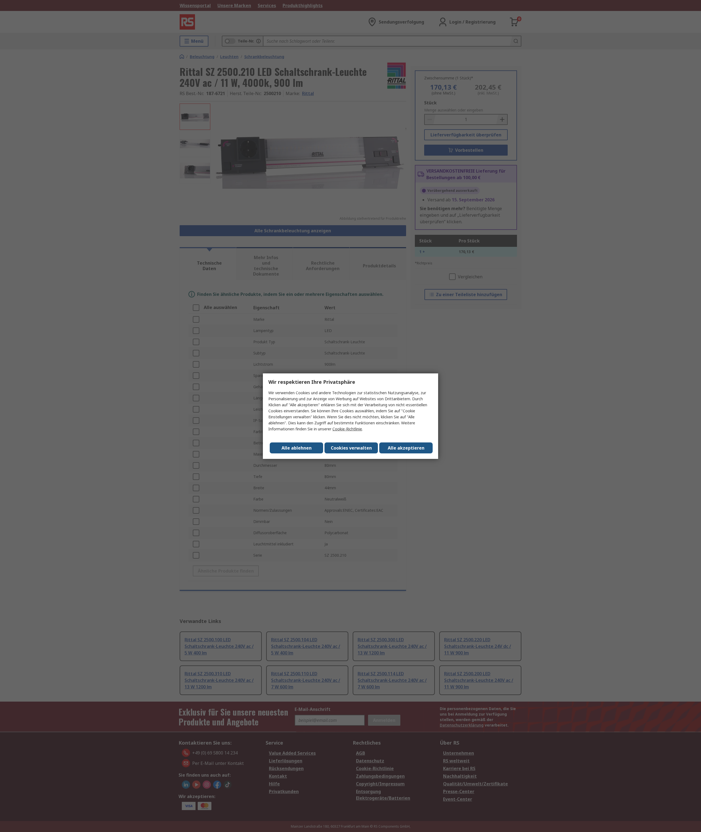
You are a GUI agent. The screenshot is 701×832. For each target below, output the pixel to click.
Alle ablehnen (296, 448)
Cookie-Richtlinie (347, 428)
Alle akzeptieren (406, 448)
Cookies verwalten (351, 448)
